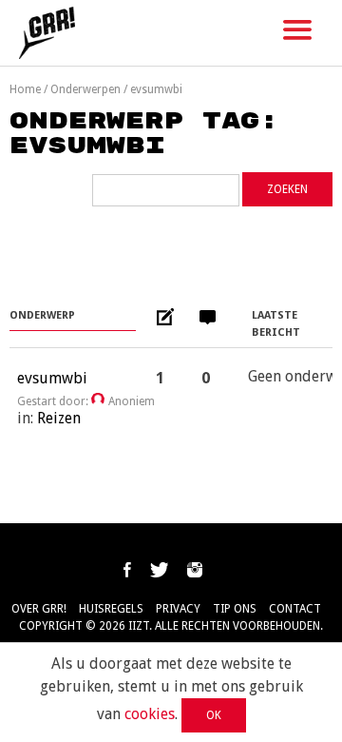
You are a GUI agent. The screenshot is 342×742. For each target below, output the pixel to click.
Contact (295, 608)
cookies (149, 714)
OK (213, 715)
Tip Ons (234, 608)
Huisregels (111, 608)
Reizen (59, 418)
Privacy (178, 608)
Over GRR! (38, 608)
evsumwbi (52, 378)
